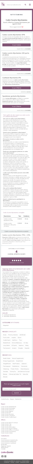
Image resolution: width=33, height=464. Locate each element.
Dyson (19, 337)
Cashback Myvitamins (10, 315)
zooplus (14, 337)
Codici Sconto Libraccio (7, 409)
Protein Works (15, 369)
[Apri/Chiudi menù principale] (30, 4)
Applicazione (4, 447)
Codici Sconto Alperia (7, 411)
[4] (18, 260)
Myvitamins (18, 399)
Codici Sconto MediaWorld (8, 406)
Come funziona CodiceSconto (9, 440)
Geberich (24, 363)
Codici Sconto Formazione (8, 431)
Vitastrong (6, 369)
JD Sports (14, 345)
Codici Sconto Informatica (8, 427)
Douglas (20, 348)
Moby (27, 345)
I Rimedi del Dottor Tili (15, 374)
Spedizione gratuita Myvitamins (13, 96)
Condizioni (6, 462)
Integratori (6, 325)
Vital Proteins (16, 363)
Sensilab (5, 371)
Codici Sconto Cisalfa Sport (8, 417)
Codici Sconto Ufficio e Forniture (10, 430)
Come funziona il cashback (8, 443)
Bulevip (5, 374)
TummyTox (13, 371)
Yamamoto (24, 366)
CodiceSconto (5, 399)
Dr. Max (26, 343)
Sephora (21, 345)
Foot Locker (6, 337)
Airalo (4, 335)
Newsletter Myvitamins (10, 316)
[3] (16, 260)
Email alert (4, 444)
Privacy (12, 462)
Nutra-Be (25, 374)
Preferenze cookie (24, 462)
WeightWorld (7, 363)
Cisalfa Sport (6, 340)
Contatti (3, 449)
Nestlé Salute (6, 358)
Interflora (14, 340)
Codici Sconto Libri (6, 425)
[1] (13, 260)
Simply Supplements (8, 361)
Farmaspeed (6, 366)
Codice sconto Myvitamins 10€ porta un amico (15, 54)
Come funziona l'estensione (8, 441)
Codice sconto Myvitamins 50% (13, 35)
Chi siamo (4, 438)
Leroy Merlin (6, 345)
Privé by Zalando (13, 335)
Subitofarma (15, 366)
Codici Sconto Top (6, 424)
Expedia (27, 348)
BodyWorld (19, 361)
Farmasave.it (6, 348)
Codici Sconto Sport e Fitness (9, 428)
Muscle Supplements (18, 358)
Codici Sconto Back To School (9, 422)
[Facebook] (2, 456)
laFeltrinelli (22, 335)
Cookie (17, 462)
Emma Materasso (17, 343)
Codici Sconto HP (6, 412)
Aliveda (5, 377)
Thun (20, 340)
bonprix (14, 348)
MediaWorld (6, 343)
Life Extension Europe (24, 371)
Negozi (12, 399)
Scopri (16, 45)
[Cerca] (25, 4)
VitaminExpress (24, 369)
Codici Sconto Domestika (8, 408)
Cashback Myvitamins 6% (11, 78)
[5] (20, 260)
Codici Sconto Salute (7, 433)
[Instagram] (5, 456)
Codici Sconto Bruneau (7, 414)
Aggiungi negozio (6, 446)
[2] (14, 260)
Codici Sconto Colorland (8, 415)
